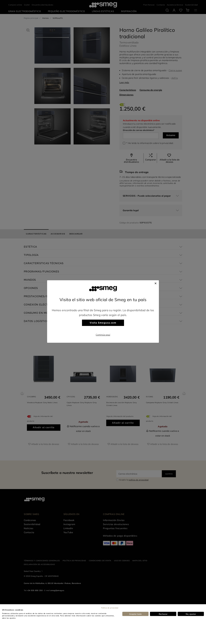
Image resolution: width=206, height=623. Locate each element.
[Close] (155, 283)
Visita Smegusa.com (103, 322)
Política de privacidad (109, 607)
